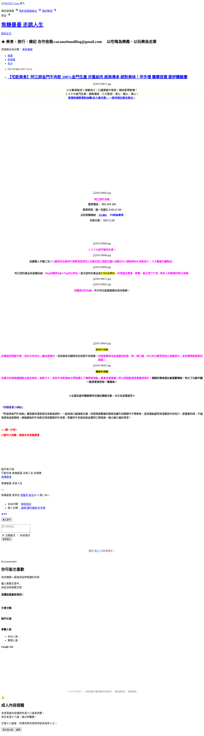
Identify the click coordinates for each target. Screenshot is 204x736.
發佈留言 (7, 539)
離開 (18, 729)
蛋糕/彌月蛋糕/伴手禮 (33, 508)
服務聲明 (132, 691)
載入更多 (7, 520)
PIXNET (78, 691)
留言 (31, 495)
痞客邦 (24, 495)
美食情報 (27, 49)
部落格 (11, 59)
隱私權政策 (120, 691)
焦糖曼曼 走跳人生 (22, 25)
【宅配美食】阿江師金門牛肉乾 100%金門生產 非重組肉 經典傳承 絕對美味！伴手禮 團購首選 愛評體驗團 (97, 77)
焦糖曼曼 (6, 477)
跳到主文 (6, 33)
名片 (10, 63)
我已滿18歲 (8, 729)
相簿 (10, 55)
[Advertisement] (97, 121)
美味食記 (26, 504)
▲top (4, 513)
